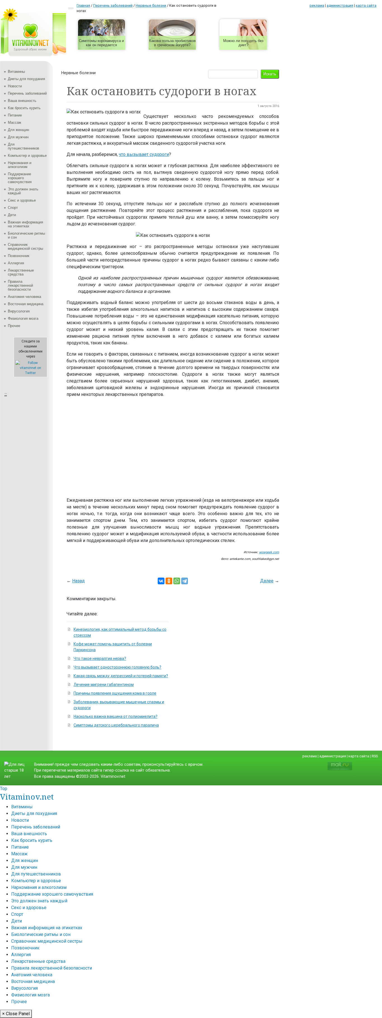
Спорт (13, 208)
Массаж (14, 122)
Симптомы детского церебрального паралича (116, 725)
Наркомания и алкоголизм (19, 165)
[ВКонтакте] (161, 581)
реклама (317, 5)
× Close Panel (16, 1013)
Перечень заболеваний (27, 93)
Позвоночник (18, 256)
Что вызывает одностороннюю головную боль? (117, 667)
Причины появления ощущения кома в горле (115, 693)
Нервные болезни (78, 72)
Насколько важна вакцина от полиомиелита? (115, 716)
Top (3, 788)
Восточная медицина (25, 304)
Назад (78, 580)
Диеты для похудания (26, 79)
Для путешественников (23, 146)
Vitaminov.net (27, 796)
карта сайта (366, 5)
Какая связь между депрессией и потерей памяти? (121, 676)
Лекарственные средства (21, 272)
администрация (340, 5)
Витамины (16, 71)
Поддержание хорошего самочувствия (20, 178)
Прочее (14, 326)
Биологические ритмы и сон (26, 235)
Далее (266, 580)
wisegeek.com (269, 552)
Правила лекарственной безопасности (20, 285)
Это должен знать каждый (23, 191)
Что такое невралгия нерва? (100, 658)
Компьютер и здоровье (27, 155)
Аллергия (16, 263)
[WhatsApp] (176, 581)
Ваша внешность (22, 101)
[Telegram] (184, 581)
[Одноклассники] (169, 581)
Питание (15, 115)
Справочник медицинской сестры (25, 246)
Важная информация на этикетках (25, 224)
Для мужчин (18, 137)
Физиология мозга (23, 318)
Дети (12, 215)
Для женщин (18, 130)
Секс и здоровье (22, 200)
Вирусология (19, 311)
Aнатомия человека (24, 297)
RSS (375, 756)
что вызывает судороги (144, 154)
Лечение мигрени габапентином (104, 684)
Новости (15, 86)
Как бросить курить (24, 108)
